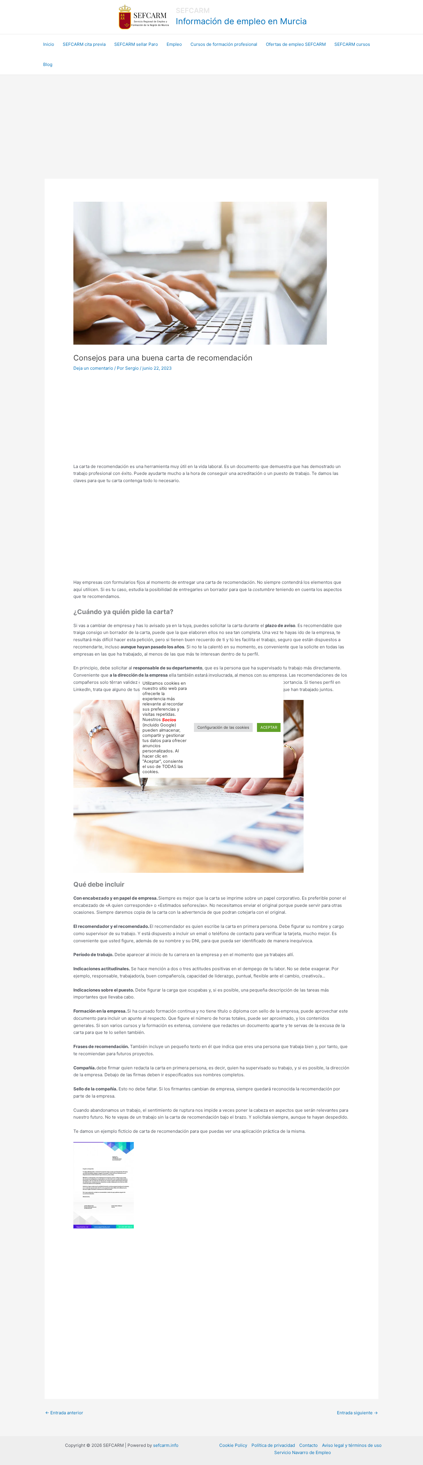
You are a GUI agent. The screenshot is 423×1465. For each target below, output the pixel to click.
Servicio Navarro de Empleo (302, 1452)
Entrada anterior (64, 1412)
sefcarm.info (165, 1445)
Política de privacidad (273, 1445)
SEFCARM (193, 10)
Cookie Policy (233, 1445)
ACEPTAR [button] (268, 727)
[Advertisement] (211, 118)
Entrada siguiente (357, 1412)
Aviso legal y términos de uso (352, 1445)
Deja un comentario (93, 368)
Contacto (308, 1445)
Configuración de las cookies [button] (223, 727)
